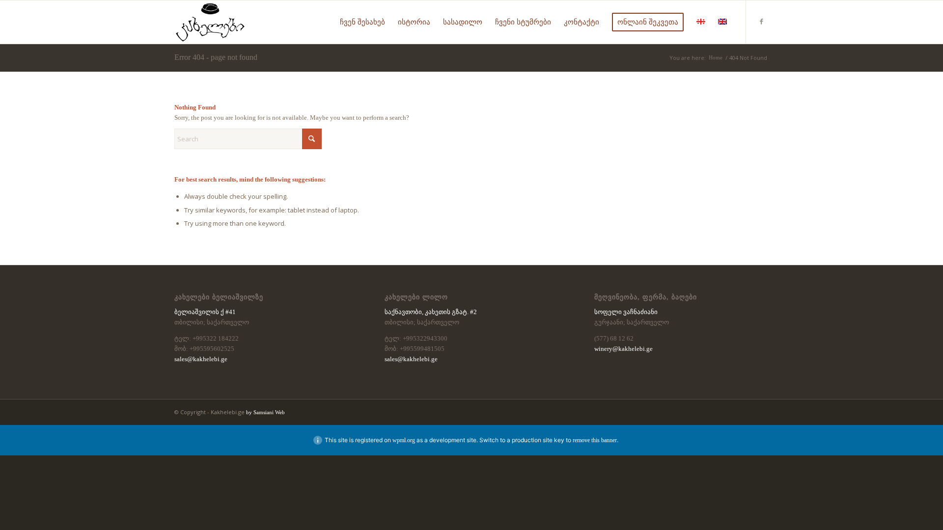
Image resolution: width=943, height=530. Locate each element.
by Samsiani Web (265, 412)
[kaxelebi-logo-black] (210, 22)
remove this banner (595, 440)
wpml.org (403, 440)
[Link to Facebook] (761, 21)
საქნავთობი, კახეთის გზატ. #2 (431, 312)
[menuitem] (362, 22)
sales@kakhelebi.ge (200, 359)
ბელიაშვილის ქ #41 (205, 312)
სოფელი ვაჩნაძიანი (626, 312)
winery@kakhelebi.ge (623, 348)
